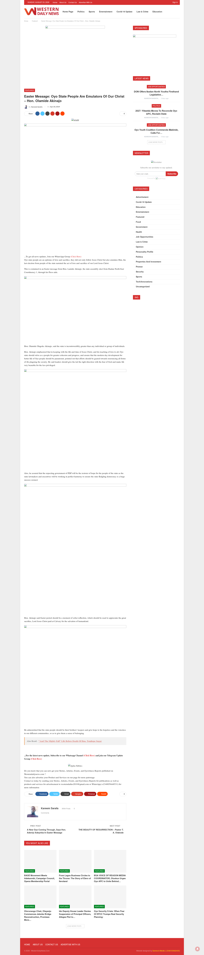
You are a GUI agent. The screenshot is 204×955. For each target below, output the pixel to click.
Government (142, 226)
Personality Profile (144, 251)
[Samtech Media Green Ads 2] (75, 419)
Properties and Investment (148, 261)
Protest (139, 266)
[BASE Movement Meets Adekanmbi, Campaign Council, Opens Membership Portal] (40, 861)
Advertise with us (85, 2)
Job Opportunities (156, 86)
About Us (62, 2)
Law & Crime (142, 11)
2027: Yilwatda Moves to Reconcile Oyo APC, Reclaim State (156, 112)
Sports (92, 11)
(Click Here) (76, 256)
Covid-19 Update (124, 11)
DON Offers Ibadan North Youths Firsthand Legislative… (156, 93)
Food (138, 221)
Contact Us (72, 2)
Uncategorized (143, 286)
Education (157, 11)
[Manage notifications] (197, 949)
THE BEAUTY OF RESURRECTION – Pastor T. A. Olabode (101, 831)
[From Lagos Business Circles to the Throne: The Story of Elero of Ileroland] (75, 861)
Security (140, 271)
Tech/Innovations (144, 281)
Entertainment (105, 11)
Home (55, 2)
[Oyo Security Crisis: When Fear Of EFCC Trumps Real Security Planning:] (110, 897)
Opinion (139, 246)
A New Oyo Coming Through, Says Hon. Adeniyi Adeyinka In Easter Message (46, 831)
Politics (81, 11)
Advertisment (142, 197)
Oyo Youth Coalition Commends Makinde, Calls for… (156, 131)
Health (139, 231)
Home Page (68, 11)
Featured (29, 90)
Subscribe (172, 173)
